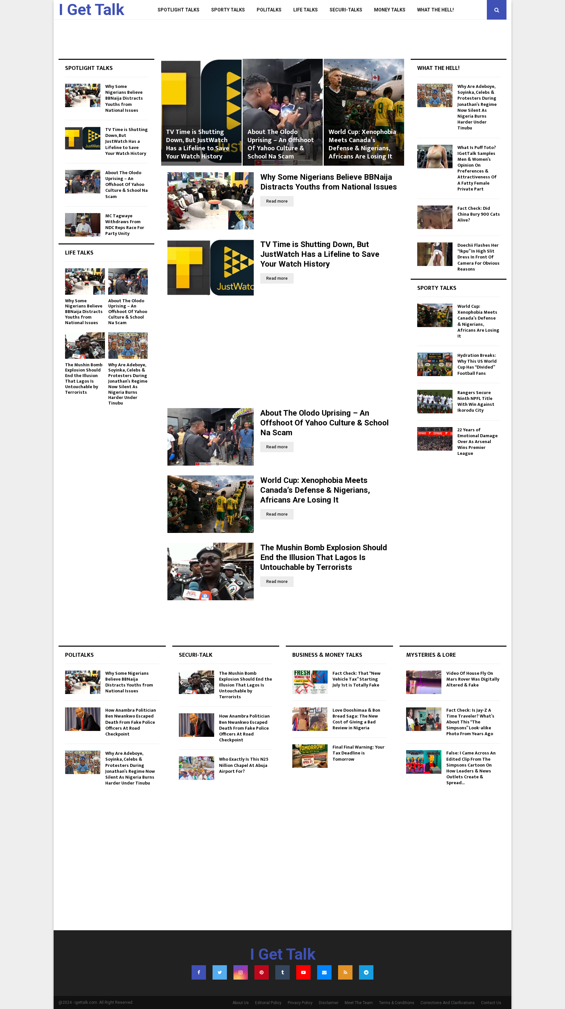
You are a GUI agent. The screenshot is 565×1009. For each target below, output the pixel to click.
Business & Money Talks (327, 655)
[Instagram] (240, 972)
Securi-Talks (346, 9)
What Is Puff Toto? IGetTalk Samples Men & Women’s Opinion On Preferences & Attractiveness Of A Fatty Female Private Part (477, 168)
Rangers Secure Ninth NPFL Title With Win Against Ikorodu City (475, 401)
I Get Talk (91, 9)
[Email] (324, 972)
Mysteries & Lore (431, 655)
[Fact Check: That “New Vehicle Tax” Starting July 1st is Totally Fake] (310, 682)
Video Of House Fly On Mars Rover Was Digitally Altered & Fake (472, 679)
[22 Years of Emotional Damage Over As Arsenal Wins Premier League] (435, 439)
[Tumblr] (282, 972)
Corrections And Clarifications (447, 1003)
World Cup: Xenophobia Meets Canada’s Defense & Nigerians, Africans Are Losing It (281, 144)
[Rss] (345, 972)
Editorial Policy (268, 1003)
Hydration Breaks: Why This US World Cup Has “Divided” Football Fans (477, 364)
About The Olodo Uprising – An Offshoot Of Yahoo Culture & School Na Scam (199, 144)
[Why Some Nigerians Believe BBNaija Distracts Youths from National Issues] (210, 201)
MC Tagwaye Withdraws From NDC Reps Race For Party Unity (124, 225)
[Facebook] (199, 972)
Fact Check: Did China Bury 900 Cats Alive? (478, 214)
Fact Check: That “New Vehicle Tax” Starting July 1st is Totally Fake (357, 679)
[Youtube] (303, 972)
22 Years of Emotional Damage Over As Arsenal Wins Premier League (477, 441)
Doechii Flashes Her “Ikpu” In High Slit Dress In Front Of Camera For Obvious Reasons (478, 257)
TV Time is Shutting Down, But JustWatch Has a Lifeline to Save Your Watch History (319, 254)
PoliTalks (269, 9)
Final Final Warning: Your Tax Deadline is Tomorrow (359, 753)
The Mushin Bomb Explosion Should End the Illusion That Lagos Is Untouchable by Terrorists (362, 140)
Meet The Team (359, 1003)
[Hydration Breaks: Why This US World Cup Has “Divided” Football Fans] (435, 364)
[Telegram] (366, 972)
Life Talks (305, 9)
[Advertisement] (282, 352)
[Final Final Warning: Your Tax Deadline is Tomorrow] (310, 756)
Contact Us (491, 1003)
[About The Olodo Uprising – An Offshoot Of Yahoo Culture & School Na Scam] (210, 437)
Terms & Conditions (396, 1003)
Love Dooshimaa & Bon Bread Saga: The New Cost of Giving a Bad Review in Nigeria (356, 719)
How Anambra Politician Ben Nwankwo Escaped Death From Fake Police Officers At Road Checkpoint (130, 722)
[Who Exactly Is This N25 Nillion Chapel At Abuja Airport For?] (196, 768)
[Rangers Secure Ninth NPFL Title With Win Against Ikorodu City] (435, 401)
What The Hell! (435, 9)
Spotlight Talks (178, 9)
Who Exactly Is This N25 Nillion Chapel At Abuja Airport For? (243, 765)
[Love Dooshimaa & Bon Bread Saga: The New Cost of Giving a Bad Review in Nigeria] (310, 719)
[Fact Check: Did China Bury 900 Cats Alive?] (435, 217)
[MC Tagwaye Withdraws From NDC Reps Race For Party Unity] (82, 225)
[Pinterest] (261, 972)
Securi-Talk (196, 655)
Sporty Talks (228, 9)
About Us (240, 1003)
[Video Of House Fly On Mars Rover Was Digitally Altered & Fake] (423, 682)
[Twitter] (220, 972)
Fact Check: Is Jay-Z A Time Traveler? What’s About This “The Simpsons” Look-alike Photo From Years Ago (470, 722)
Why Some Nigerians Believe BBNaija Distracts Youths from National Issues (124, 98)
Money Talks (389, 9)
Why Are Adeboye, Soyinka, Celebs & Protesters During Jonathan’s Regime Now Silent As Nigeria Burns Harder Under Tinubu (127, 384)
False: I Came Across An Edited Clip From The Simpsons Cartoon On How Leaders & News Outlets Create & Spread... (471, 767)
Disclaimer (328, 1003)
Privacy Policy (300, 1003)
